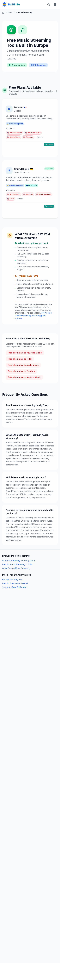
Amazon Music (14, 133)
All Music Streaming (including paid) (18, 560)
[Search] (48, 4)
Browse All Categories (12, 579)
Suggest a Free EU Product (14, 587)
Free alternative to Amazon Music (24, 377)
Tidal (10, 199)
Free (10, 12)
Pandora (28, 137)
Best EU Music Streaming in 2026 (17, 564)
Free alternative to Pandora (21, 371)
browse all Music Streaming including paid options (33, 316)
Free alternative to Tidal (20, 359)
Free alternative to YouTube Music (25, 353)
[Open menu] (55, 4)
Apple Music (13, 137)
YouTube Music (32, 133)
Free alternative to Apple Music (23, 365)
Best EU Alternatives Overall (15, 583)
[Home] (3, 12)
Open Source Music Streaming (16, 568)
